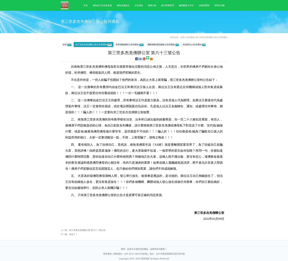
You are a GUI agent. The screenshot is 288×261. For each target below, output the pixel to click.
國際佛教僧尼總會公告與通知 (163, 44)
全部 (67, 44)
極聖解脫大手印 (186, 5)
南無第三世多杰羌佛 (102, 5)
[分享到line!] (147, 58)
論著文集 (152, 5)
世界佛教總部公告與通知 (129, 44)
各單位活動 (219, 5)
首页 (182, 37)
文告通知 (138, 5)
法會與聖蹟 (204, 5)
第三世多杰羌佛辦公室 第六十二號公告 (87, 230)
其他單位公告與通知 (194, 44)
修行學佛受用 (167, 5)
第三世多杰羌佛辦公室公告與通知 (211, 37)
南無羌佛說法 (123, 5)
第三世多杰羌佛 (123, 112)
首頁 (86, 5)
